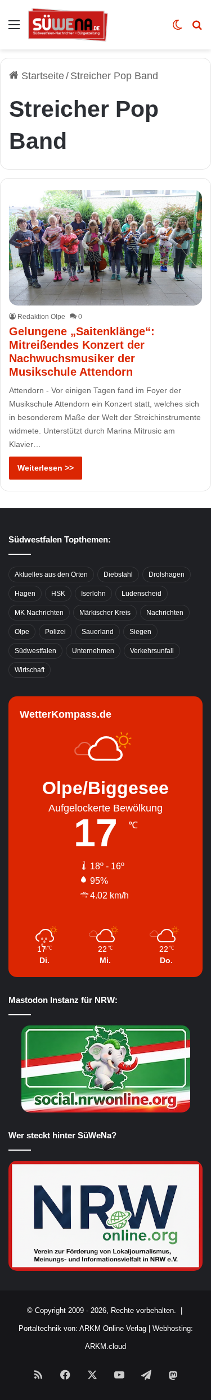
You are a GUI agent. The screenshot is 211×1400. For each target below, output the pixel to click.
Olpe (22, 632)
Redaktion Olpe (41, 317)
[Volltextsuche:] (197, 29)
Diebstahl (118, 574)
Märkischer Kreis (105, 613)
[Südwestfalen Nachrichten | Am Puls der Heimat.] (68, 25)
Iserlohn (93, 594)
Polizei (55, 632)
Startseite (41, 75)
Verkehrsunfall (152, 651)
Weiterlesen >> (45, 467)
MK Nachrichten (39, 613)
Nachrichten (164, 613)
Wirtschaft (29, 670)
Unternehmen (93, 651)
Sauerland (98, 632)
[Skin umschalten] (177, 29)
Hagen (25, 594)
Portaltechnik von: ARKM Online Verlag (82, 1328)
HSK (58, 594)
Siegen (140, 632)
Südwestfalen (35, 651)
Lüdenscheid (141, 594)
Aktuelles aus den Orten (51, 574)
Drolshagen (167, 574)
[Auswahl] (14, 29)
